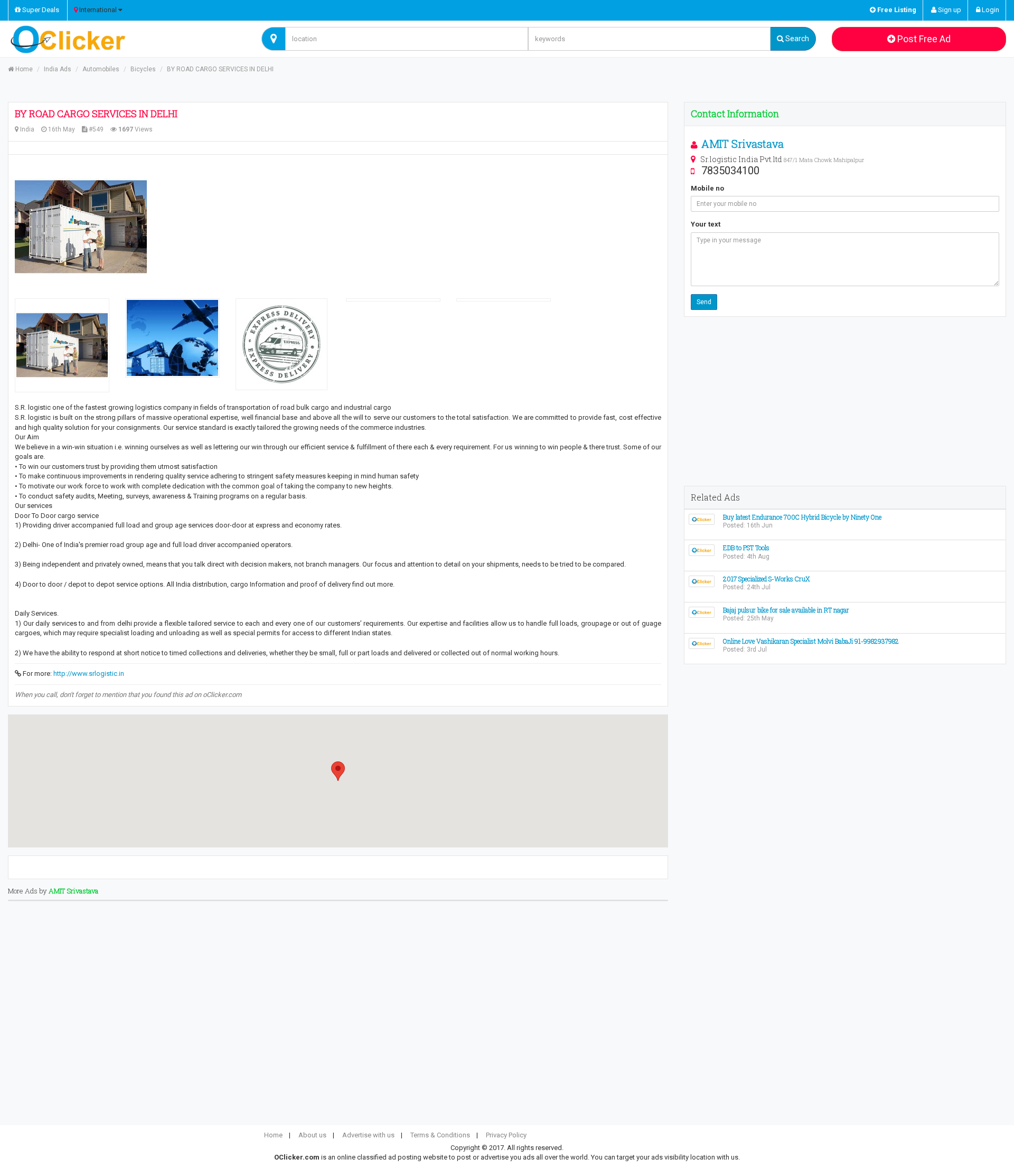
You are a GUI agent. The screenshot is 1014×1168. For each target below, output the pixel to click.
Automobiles (100, 69)
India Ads (57, 69)
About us (312, 1135)
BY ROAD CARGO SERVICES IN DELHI (220, 69)
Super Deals (40, 10)
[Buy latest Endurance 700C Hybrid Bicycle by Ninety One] (702, 519)
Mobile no (707, 188)
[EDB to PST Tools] (702, 550)
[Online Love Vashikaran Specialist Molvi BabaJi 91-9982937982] (702, 643)
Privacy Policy (506, 1135)
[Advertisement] (845, 401)
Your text (705, 224)
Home (23, 69)
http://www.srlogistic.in (88, 673)
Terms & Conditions (440, 1135)
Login (989, 10)
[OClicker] (127, 39)
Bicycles (143, 69)
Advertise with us (368, 1135)
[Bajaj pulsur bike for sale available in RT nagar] (702, 612)
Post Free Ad (923, 38)
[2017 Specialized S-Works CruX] (702, 581)
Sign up (948, 10)
